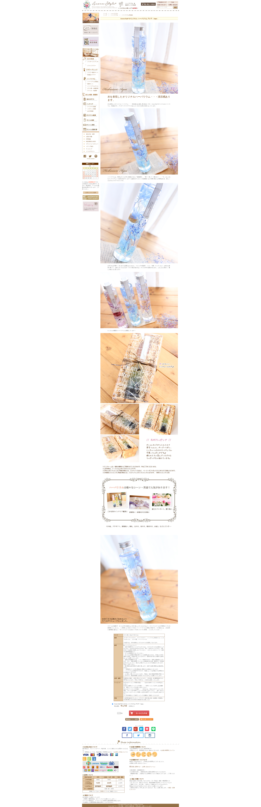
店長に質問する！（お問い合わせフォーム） (143, 766)
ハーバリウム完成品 (92, 81)
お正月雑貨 (90, 111)
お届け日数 (89, 136)
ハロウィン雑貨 (91, 109)
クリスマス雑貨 (91, 106)
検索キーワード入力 (162, 7)
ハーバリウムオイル (92, 86)
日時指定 (88, 139)
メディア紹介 (89, 146)
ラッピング (89, 149)
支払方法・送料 (90, 134)
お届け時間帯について (167, 750)
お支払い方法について (120, 752)
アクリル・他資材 (92, 90)
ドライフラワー (91, 65)
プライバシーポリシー (92, 144)
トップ (105, 13)
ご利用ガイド (103, 791)
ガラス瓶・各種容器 (92, 88)
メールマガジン (90, 151)
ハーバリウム (114, 13)
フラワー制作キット (92, 72)
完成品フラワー (91, 74)
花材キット (90, 84)
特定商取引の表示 (91, 141)
